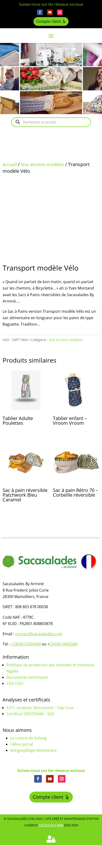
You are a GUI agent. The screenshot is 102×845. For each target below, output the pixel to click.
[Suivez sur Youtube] (50, 12)
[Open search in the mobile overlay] (51, 122)
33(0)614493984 (64, 644)
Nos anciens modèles (42, 164)
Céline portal (21, 744)
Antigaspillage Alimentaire (33, 750)
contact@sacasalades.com (38, 633)
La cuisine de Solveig (28, 738)
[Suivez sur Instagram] (60, 12)
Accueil (10, 164)
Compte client (48, 21)
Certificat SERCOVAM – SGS (30, 713)
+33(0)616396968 (26, 644)
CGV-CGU (14, 683)
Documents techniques (27, 677)
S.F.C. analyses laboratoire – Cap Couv (40, 707)
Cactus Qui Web (51, 825)
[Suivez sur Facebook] (40, 12)
